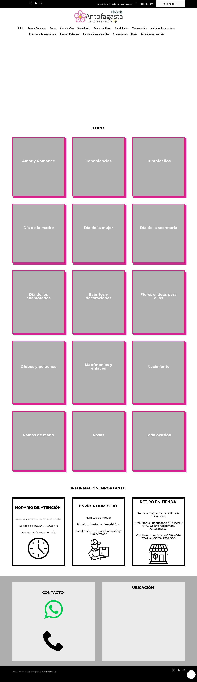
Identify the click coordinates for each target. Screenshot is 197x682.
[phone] (53, 640)
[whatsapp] (53, 609)
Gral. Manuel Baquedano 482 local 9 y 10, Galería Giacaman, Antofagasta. (158, 525)
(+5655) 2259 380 (164, 538)
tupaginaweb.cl (48, 671)
